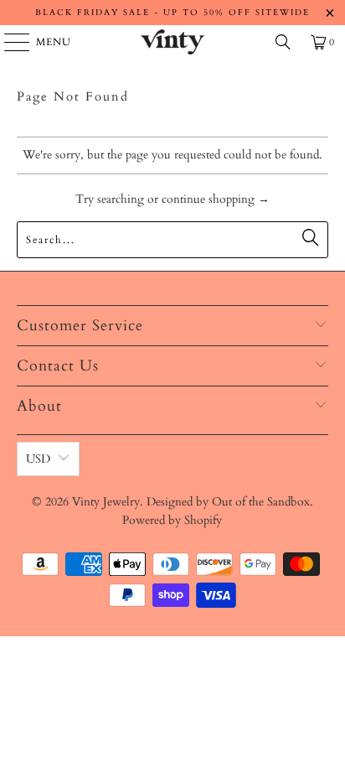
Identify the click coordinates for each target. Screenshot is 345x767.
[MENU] (9, 42)
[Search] (283, 42)
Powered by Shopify (172, 520)
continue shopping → (216, 199)
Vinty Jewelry (106, 502)
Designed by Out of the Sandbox (228, 502)
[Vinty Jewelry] (172, 42)
